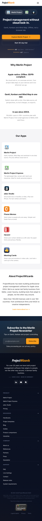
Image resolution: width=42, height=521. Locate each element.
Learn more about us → (21, 309)
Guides (5, 429)
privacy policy (30, 346)
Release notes (7, 480)
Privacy (23, 513)
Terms (29, 513)
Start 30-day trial (21, 43)
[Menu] (38, 3)
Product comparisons (10, 432)
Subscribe (32, 341)
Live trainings (7, 473)
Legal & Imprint (15, 513)
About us (6, 445)
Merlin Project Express (10, 401)
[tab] (14, 12)
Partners (5, 453)
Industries (6, 436)
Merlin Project (7, 397)
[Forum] (26, 382)
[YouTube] (21, 382)
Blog (4, 425)
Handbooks (6, 418)
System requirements (10, 484)
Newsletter (6, 460)
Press (5, 456)
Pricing (5, 408)
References (6, 449)
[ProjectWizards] (21, 360)
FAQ (4, 469)
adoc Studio (7, 405)
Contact (5, 476)
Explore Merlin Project (20, 37)
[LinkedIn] (16, 382)
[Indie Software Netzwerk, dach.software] (21, 507)
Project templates (8, 421)
